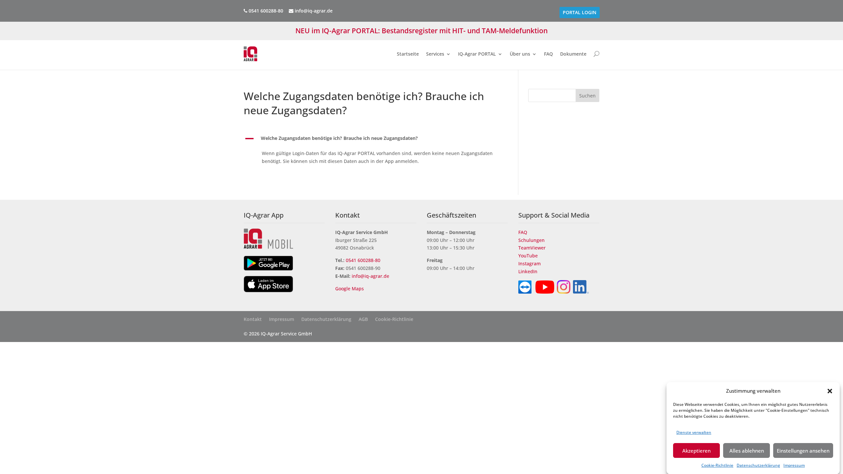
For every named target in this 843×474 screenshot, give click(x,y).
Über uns (520, 54)
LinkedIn (527, 271)
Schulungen (531, 240)
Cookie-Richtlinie (717, 465)
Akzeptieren (696, 450)
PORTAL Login (579, 12)
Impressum (794, 465)
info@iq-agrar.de (313, 11)
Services (435, 54)
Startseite (408, 54)
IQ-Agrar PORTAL (477, 54)
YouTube (528, 255)
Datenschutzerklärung (758, 465)
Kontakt (253, 319)
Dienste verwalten (693, 432)
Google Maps (350, 288)
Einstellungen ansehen (803, 450)
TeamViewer (532, 248)
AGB (363, 319)
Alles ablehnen (746, 450)
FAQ (548, 54)
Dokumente (573, 54)
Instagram (529, 263)
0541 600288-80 (363, 260)
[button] (830, 391)
